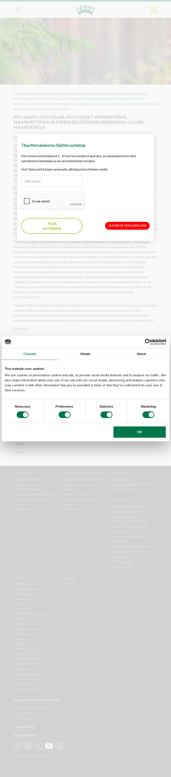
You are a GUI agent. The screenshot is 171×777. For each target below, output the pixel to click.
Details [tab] (85, 354)
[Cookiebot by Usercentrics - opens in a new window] (148, 342)
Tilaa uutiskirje (52, 225)
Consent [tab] (29, 354)
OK (139, 432)
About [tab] (141, 354)
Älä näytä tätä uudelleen (127, 225)
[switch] (64, 414)
